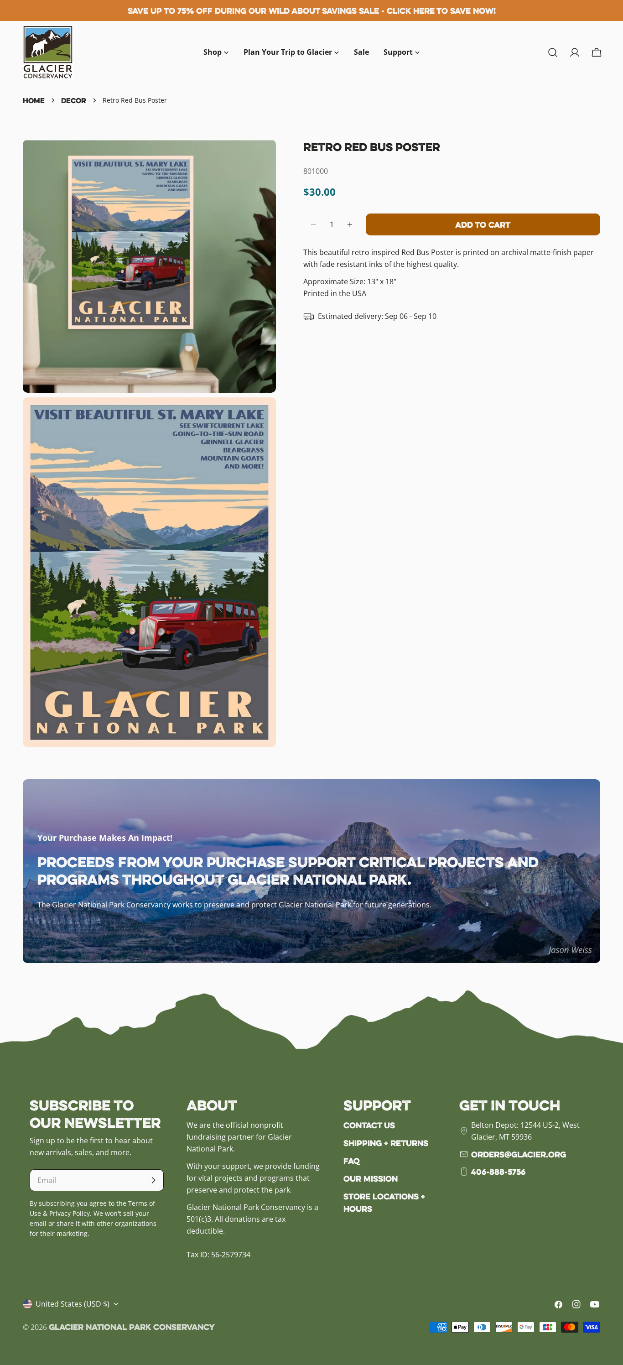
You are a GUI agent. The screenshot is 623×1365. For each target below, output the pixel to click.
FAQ (351, 1160)
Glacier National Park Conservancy (132, 1326)
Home (34, 100)
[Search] (553, 52)
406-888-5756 (498, 1171)
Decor (73, 100)
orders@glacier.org (518, 1154)
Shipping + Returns (385, 1142)
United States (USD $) (72, 1304)
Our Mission (370, 1178)
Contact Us (369, 1125)
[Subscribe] (153, 1180)
